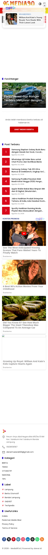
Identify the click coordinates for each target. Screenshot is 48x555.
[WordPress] (18, 539)
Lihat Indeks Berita (24, 129)
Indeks (5, 516)
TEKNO (5, 467)
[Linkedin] (28, 539)
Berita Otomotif (12, 493)
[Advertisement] (24, 50)
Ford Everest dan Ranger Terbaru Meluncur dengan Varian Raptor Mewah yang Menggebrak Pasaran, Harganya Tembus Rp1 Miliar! (23, 99)
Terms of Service (9, 528)
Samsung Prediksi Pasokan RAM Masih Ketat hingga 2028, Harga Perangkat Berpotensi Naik (26, 180)
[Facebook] (4, 539)
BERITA (5, 463)
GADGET (8, 501)
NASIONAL (6, 475)
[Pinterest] (14, 539)
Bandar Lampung (12, 497)
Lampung (9, 489)
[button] (40, 3)
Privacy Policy (8, 524)
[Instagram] (23, 539)
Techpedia (9, 505)
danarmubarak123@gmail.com (20, 452)
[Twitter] (9, 539)
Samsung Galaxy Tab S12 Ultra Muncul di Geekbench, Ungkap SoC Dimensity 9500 (28, 170)
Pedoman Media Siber (12, 520)
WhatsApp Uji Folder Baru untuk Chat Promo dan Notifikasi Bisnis (27, 160)
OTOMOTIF (8, 93)
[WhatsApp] (37, 539)
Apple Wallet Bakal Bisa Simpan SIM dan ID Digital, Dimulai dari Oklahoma (28, 190)
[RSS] (42, 539)
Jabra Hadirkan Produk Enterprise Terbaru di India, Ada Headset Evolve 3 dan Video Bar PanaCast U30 (29, 199)
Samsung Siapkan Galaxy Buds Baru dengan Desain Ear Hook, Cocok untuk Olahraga (28, 150)
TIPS (4, 479)
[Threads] (32, 539)
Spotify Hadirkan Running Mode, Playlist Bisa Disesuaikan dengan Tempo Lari (27, 209)
